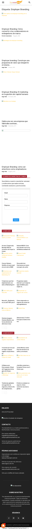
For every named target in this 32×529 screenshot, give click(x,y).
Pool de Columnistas (7, 36)
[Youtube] (23, 518)
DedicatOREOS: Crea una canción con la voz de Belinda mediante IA (23, 247)
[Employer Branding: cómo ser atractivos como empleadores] (16, 147)
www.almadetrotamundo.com (10, 469)
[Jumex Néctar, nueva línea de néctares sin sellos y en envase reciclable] (23, 341)
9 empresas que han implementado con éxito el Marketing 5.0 (8, 283)
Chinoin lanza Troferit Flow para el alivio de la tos (23, 319)
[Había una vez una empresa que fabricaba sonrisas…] (16, 109)
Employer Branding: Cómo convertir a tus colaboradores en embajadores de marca (15, 31)
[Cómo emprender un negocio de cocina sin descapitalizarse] (23, 294)
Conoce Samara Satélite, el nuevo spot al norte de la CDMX (8, 265)
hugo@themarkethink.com (10, 435)
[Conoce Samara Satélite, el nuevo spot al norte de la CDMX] (8, 257)
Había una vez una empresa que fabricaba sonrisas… (15, 122)
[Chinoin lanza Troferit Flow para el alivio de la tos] (23, 311)
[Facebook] (9, 518)
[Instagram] (13, 518)
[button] (3, 2)
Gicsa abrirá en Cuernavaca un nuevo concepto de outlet (23, 265)
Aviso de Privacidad (7, 412)
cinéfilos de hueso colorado (16, 473)
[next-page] (6, 328)
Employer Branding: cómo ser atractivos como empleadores (14, 168)
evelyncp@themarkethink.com (11, 437)
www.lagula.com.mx (8, 463)
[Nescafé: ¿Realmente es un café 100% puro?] (8, 294)
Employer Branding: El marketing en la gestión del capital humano (15, 93)
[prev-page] (3, 328)
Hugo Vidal (4, 67)
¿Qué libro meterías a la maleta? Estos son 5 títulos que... (23, 367)
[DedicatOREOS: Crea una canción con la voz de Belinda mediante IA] (23, 239)
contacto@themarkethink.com (11, 443)
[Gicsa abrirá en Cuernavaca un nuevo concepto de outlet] (23, 257)
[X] (18, 518)
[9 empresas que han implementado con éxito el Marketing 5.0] (8, 274)
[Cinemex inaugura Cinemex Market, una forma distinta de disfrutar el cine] (8, 312)
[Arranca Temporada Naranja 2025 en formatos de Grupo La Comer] (8, 239)
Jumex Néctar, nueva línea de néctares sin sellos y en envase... (23, 349)
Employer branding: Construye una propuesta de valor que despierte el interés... (15, 62)
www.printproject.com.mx (9, 458)
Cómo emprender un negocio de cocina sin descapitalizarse (23, 302)
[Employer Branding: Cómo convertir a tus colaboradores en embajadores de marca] (16, 20)
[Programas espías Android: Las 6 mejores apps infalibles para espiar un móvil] (23, 274)
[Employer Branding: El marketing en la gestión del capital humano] (16, 80)
